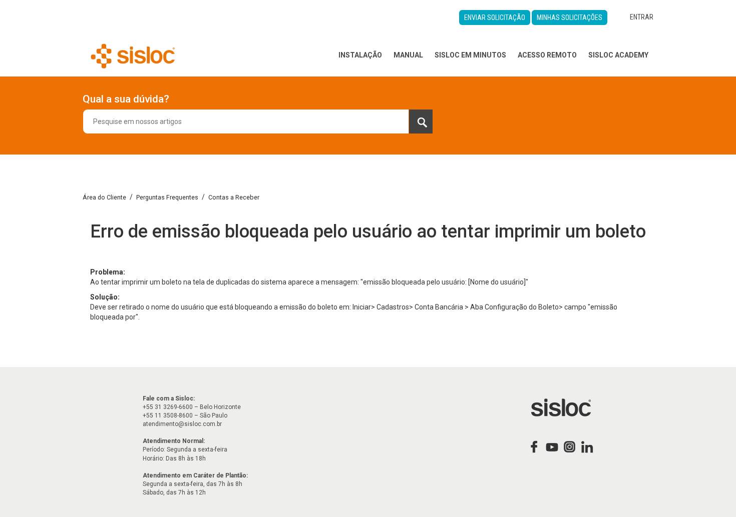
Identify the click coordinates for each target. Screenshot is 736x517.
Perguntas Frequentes (167, 197)
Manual (408, 55)
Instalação (360, 55)
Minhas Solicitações (569, 18)
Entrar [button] (641, 17)
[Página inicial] (133, 55)
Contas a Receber (233, 197)
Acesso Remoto (547, 55)
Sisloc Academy (618, 55)
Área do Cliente (104, 197)
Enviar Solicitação (494, 18)
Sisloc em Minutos (470, 55)
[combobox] (258, 121)
